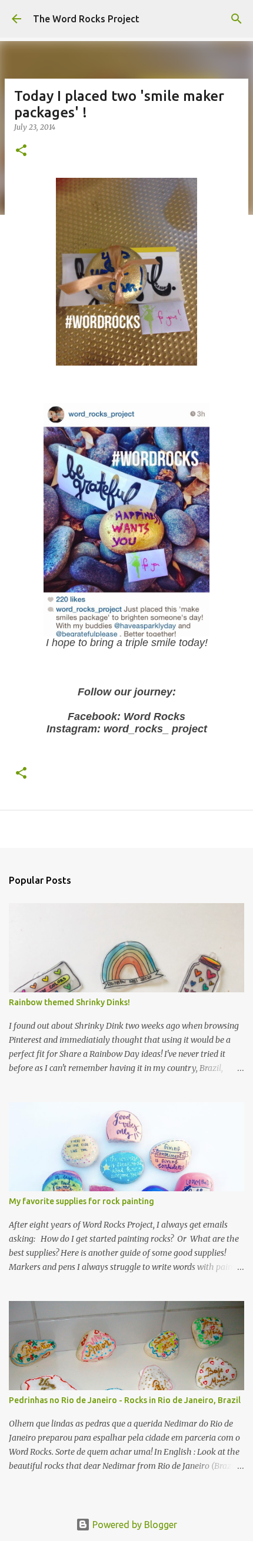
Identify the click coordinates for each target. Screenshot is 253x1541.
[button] (21, 151)
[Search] (236, 19)
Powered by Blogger (133, 1524)
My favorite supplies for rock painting (81, 1201)
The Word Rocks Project (86, 18)
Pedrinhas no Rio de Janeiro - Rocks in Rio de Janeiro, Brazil (125, 1400)
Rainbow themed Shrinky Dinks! (69, 1002)
